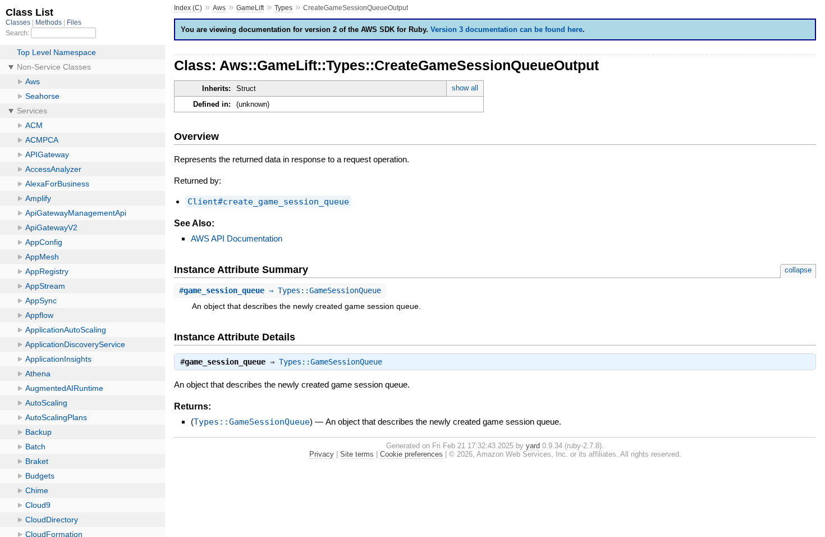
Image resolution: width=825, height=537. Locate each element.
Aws (219, 8)
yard (533, 446)
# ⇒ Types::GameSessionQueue (280, 290)
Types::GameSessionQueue (330, 361)
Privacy (321, 454)
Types (283, 8)
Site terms (357, 454)
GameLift (250, 8)
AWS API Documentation (236, 238)
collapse (798, 270)
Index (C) (188, 8)
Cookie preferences (411, 454)
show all (465, 88)
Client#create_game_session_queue (268, 202)
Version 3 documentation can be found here (506, 29)
